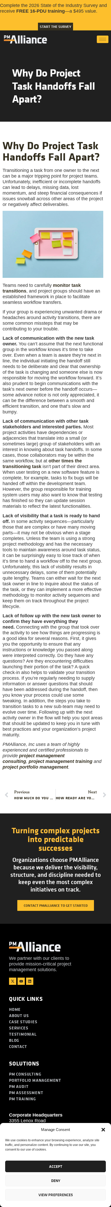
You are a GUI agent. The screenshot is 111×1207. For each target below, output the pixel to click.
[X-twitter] (12, 981)
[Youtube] (21, 981)
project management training (60, 761)
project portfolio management (35, 767)
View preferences (55, 1194)
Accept (55, 1166)
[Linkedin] (29, 981)
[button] (103, 1129)
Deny (55, 1180)
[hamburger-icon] (102, 39)
